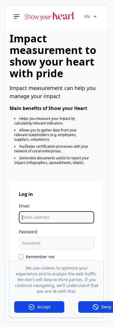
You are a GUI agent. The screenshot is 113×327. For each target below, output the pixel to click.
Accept (43, 307)
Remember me (40, 256)
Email (24, 206)
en (87, 16)
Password (28, 231)
